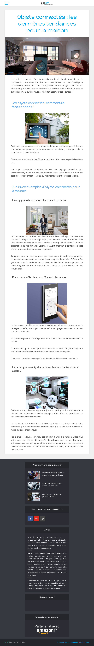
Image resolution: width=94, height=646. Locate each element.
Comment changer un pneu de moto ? (52, 495)
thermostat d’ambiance (24, 325)
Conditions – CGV (76, 643)
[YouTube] (36, 518)
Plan (67, 643)
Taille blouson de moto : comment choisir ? (52, 484)
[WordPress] (42, 518)
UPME (7, 642)
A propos (60, 643)
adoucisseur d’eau (32, 436)
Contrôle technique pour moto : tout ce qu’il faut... (53, 474)
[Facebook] (30, 518)
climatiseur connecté (54, 348)
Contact (86, 643)
